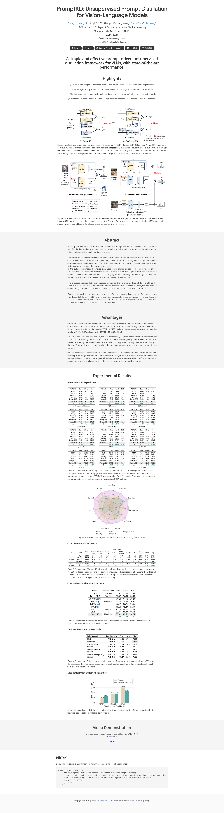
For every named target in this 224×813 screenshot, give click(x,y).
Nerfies (138, 801)
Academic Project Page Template (105, 801)
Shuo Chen (137, 23)
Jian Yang (150, 23)
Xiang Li (83, 23)
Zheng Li (72, 23)
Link (112, 741)
